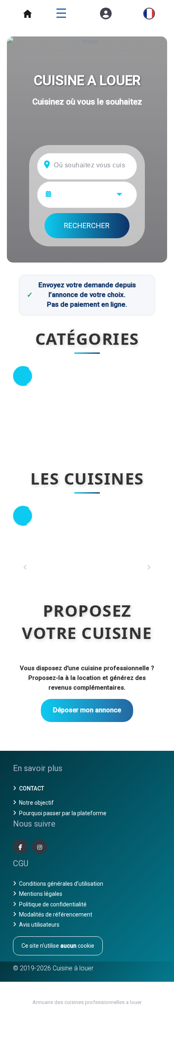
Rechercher (87, 225)
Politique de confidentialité (53, 904)
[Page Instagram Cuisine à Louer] (39, 846)
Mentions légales (40, 894)
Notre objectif (36, 802)
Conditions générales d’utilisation (61, 883)
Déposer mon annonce (87, 710)
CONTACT (31, 788)
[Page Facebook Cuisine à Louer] (20, 846)
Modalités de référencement (55, 914)
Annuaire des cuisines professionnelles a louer (87, 1002)
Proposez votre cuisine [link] (87, 621)
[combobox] (92, 193)
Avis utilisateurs (39, 924)
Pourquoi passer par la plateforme (62, 813)
